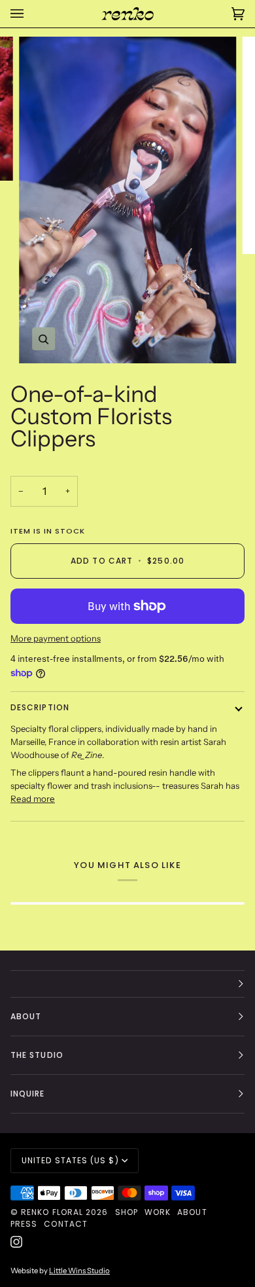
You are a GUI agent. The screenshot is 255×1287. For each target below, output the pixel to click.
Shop (126, 1212)
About (192, 1212)
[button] (127, 984)
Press (23, 1223)
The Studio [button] (36, 1054)
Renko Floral (52, 1212)
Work (157, 1212)
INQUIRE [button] (27, 1093)
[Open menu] (30, 13)
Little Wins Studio (79, 1270)
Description (39, 707)
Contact (66, 1223)
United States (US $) (70, 1160)
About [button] (25, 1016)
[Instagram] (16, 1242)
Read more (32, 798)
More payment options (55, 638)
